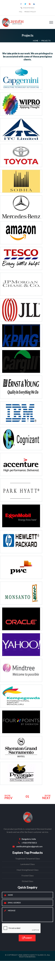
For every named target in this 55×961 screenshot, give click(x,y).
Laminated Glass (27, 864)
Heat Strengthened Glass (27, 870)
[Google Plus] (29, 4)
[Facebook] (21, 4)
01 (27, 796)
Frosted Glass (27, 875)
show (8, 797)
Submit (28, 938)
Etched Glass (27, 881)
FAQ (20, 12)
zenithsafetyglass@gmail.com (29, 846)
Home (35, 41)
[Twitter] (25, 4)
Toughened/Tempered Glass (27, 858)
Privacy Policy (30, 12)
